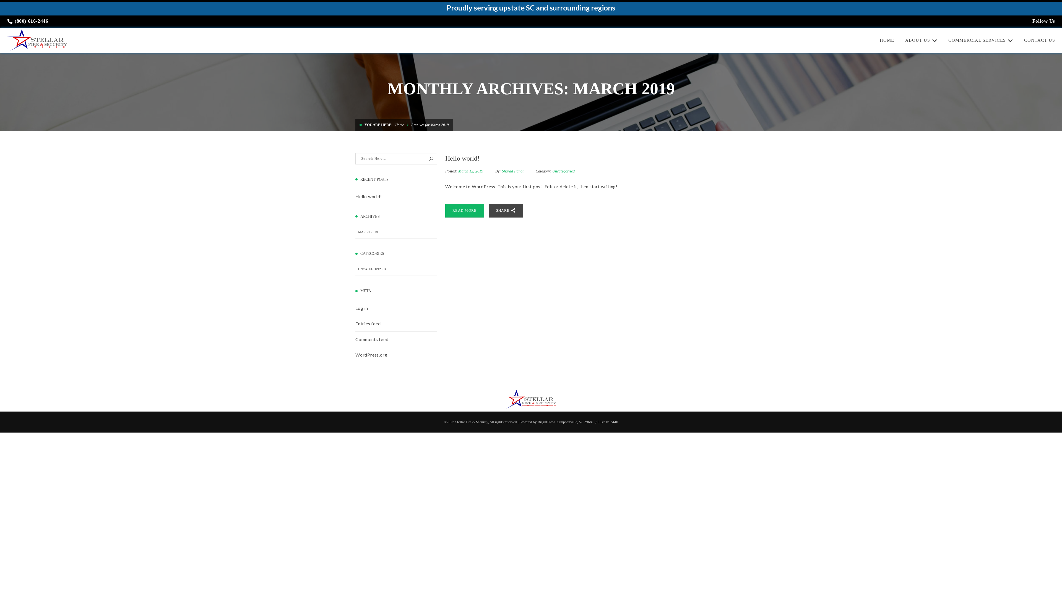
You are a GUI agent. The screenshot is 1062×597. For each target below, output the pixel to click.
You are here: (378, 125)
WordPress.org (371, 354)
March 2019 (368, 232)
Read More (464, 210)
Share (503, 210)
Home (399, 125)
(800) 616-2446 (30, 21)
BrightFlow (546, 422)
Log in (361, 308)
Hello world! (368, 196)
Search (431, 158)
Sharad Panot (513, 171)
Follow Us (1043, 21)
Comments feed (371, 339)
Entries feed (368, 323)
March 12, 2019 (471, 171)
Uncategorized (372, 269)
